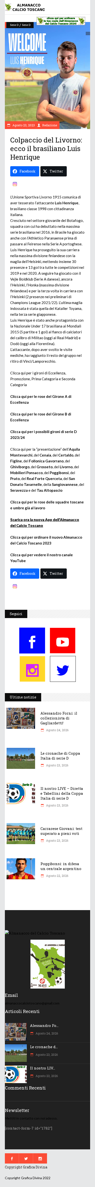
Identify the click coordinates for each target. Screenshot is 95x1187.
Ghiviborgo (19, 467)
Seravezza (19, 490)
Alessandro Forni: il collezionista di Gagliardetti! (58, 718)
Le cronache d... (44, 1046)
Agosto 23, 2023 (23, 125)
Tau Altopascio (49, 490)
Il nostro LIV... (42, 1068)
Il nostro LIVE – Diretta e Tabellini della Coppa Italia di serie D (61, 793)
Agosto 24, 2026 (56, 730)
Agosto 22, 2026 (56, 876)
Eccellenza (56, 373)
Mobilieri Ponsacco (26, 472)
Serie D (14, 25)
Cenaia (45, 455)
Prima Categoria (44, 379)
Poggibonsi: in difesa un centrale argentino (60, 866)
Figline (16, 461)
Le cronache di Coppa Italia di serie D (60, 756)
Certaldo (65, 455)
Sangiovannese (65, 484)
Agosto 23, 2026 (56, 765)
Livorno (66, 467)
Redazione (49, 125)
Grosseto (45, 467)
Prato (15, 478)
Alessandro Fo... (44, 1025)
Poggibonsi (59, 472)
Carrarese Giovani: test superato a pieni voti (61, 831)
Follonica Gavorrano (46, 461)
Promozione (20, 379)
